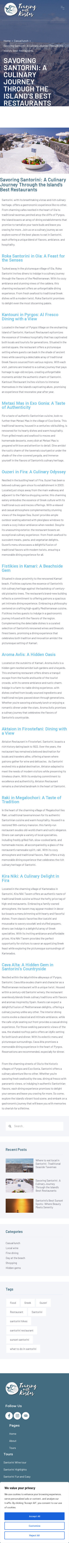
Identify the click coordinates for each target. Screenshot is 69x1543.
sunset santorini (19, 1339)
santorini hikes (18, 1321)
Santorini (37, 1312)
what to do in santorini (23, 1348)
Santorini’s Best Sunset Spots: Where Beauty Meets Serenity (49, 1204)
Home (7, 40)
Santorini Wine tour (15, 1462)
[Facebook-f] (9, 1415)
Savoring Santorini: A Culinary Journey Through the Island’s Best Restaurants (48, 1185)
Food (13, 1302)
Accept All (34, 1516)
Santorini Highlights (15, 1469)
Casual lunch (21, 40)
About (12, 1440)
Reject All (34, 1535)
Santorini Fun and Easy (17, 1476)
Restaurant (16, 1312)
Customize (34, 1525)
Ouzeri (43, 1302)
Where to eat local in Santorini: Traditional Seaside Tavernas (48, 1163)
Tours (12, 1447)
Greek (27, 1302)
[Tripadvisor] (25, 1415)
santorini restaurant (21, 1330)
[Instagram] (17, 1415)
